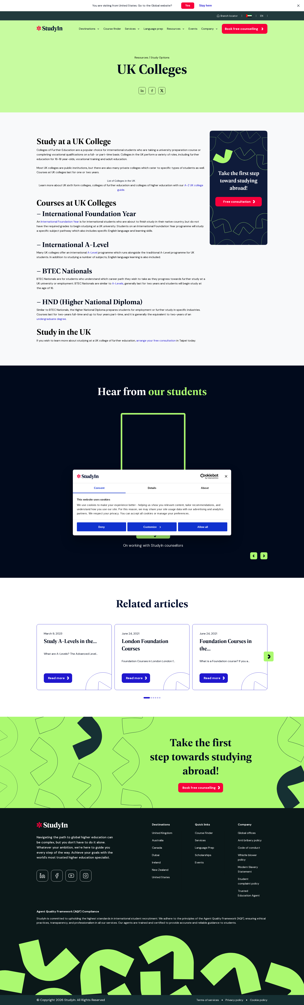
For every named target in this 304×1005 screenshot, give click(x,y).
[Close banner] (226, 476)
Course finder (112, 29)
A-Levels (117, 283)
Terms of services (207, 1000)
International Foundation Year (60, 221)
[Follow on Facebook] (57, 876)
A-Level (92, 252)
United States (161, 877)
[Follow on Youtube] (71, 876)
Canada (157, 848)
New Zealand (160, 870)
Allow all (202, 526)
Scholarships (203, 855)
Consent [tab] (99, 487)
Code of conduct (249, 848)
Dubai (155, 855)
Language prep (153, 29)
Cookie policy (258, 1000)
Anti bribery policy (250, 840)
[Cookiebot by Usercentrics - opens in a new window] (203, 476)
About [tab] (205, 487)
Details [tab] (152, 487)
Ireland (156, 862)
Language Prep (204, 848)
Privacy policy (234, 1000)
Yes (187, 5)
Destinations (87, 29)
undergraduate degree (51, 319)
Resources (173, 29)
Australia (157, 840)
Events (193, 29)
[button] (263, 556)
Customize (150, 526)
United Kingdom (162, 833)
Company (207, 29)
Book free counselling (241, 29)
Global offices (247, 833)
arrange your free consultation (156, 340)
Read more (56, 678)
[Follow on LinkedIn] (42, 876)
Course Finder (204, 833)
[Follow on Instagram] (85, 876)
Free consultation (237, 202)
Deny (101, 526)
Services (130, 29)
